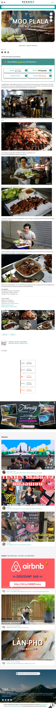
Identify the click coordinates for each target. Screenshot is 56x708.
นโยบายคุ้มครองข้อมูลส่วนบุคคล (14, 706)
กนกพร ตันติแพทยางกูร (11, 471)
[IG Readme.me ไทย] (11, 700)
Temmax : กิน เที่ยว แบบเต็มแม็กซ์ (13, 590)
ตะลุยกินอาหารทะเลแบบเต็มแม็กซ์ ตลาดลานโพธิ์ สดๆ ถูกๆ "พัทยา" (21, 663)
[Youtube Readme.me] (8, 700)
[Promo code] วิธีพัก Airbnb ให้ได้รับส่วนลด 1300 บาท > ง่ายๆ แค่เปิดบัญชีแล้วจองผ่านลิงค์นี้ (27, 591)
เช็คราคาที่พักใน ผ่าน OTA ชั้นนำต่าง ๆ (21, 62)
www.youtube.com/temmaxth (9, 307)
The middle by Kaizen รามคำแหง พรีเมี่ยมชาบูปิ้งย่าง (18, 545)
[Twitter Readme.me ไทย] (5, 700)
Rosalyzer (8, 507)
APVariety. (8, 543)
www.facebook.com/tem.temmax (10, 303)
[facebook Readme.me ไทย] (3, 700)
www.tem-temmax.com (7, 305)
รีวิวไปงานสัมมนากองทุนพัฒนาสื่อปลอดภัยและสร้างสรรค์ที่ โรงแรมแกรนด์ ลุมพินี (24, 473)
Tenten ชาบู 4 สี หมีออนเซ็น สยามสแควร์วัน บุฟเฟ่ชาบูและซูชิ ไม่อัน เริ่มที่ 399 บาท (24, 509)
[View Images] (10, 315)
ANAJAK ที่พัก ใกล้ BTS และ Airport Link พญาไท (17, 627)
